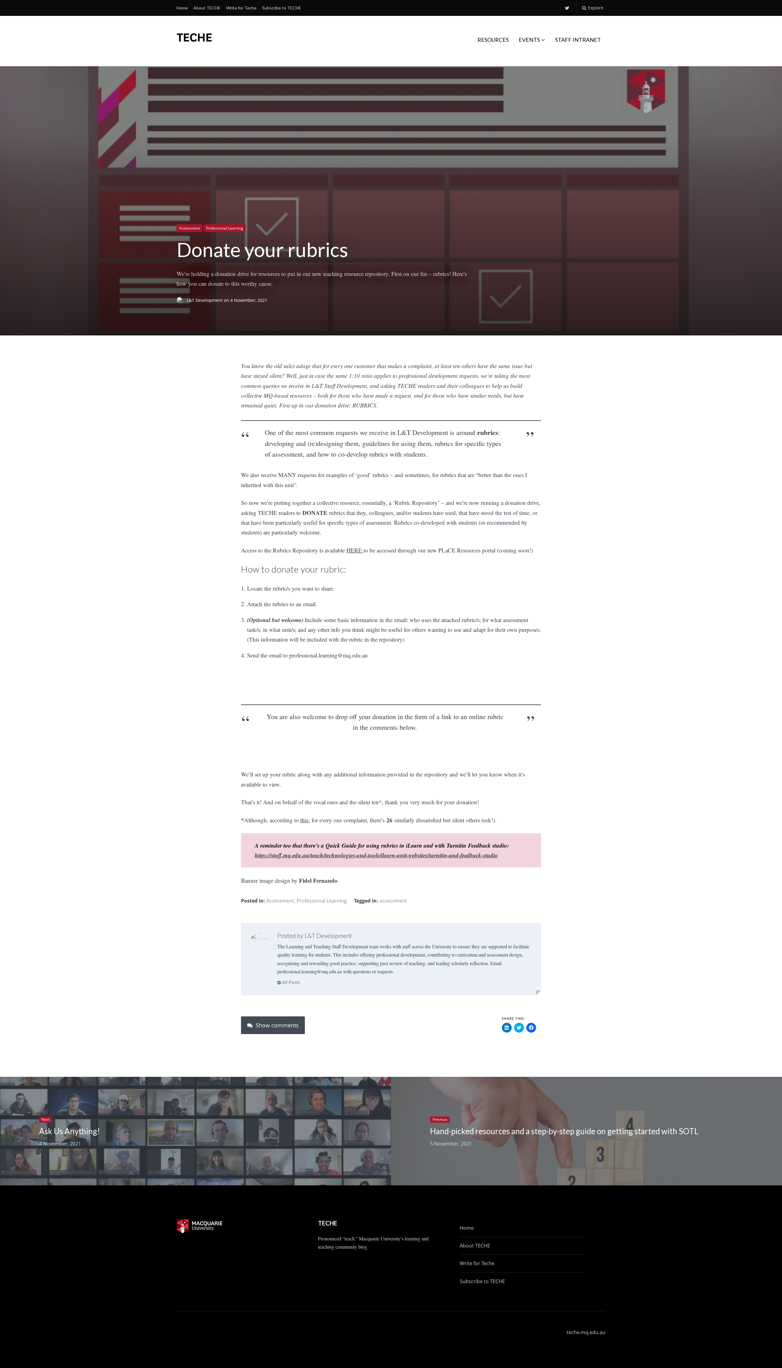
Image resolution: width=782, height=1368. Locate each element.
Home (182, 7)
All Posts (290, 982)
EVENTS (529, 39)
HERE (355, 550)
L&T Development (205, 300)
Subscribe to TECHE (281, 7)
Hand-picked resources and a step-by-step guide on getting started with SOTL (564, 1131)
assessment (393, 900)
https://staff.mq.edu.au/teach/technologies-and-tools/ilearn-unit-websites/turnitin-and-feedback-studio (376, 855)
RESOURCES (493, 39)
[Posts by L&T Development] (260, 942)
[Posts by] (182, 300)
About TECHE (207, 7)
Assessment (189, 228)
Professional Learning (224, 228)
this (304, 820)
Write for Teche (241, 7)
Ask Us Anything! (69, 1131)
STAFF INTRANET (578, 39)
